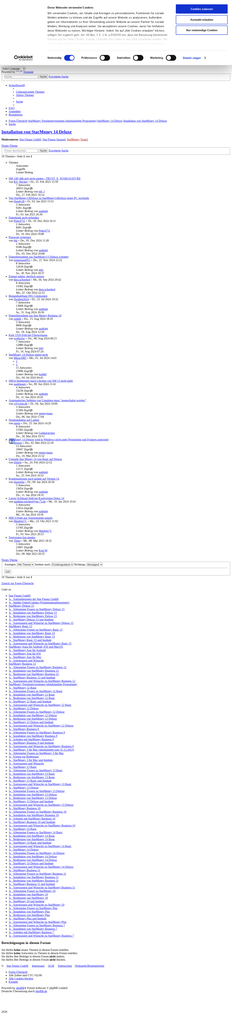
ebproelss (19, 482)
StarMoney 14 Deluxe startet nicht (28, 354)
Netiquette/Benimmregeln (89, 965)
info (41, 269)
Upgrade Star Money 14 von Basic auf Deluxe (35, 459)
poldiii (17, 318)
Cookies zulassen (202, 9)
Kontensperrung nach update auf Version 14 (34, 478)
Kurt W (43, 550)
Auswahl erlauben (201, 19)
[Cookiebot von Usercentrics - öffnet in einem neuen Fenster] (23, 58)
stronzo (18, 442)
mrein (17, 423)
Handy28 (19, 201)
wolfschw (19, 338)
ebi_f (42, 191)
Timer (17, 540)
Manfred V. (20, 521)
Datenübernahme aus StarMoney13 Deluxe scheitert (38, 256)
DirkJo (18, 462)
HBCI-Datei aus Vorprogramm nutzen (30, 517)
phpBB (20, 987)
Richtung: (80, 564)
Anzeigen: (10, 564)
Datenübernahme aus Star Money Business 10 (35, 315)
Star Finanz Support (54, 139)
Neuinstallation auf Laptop (24, 420)
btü (15, 240)
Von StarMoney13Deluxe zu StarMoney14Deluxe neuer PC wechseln (49, 198)
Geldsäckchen (47, 433)
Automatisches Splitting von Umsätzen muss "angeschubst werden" (47, 400)
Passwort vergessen (20, 237)
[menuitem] (30, 91)
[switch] (105, 58)
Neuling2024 (21, 299)
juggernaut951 (22, 260)
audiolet (43, 211)
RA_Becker (21, 181)
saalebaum (20, 384)
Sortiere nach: (43, 564)
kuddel (43, 374)
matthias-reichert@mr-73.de (30, 501)
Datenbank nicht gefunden (24, 217)
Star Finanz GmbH (30, 139)
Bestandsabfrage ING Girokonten (28, 295)
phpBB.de (41, 991)
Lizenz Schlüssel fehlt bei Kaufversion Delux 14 (36, 498)
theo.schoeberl (22, 279)
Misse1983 (20, 358)
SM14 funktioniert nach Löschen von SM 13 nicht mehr (41, 380)
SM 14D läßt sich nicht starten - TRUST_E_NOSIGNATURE (45, 178)
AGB (51, 965)
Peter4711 (19, 220)
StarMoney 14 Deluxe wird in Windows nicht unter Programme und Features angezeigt (58, 439)
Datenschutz (65, 965)
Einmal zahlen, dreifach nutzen (26, 276)
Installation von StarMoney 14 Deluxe (36, 131)
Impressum (38, 965)
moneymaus (46, 413)
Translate (28, 71)
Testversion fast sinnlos (22, 537)
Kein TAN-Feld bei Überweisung (28, 335)
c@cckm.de (20, 403)
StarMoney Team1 (77, 139)
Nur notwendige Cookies (202, 30)
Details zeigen (192, 57)
